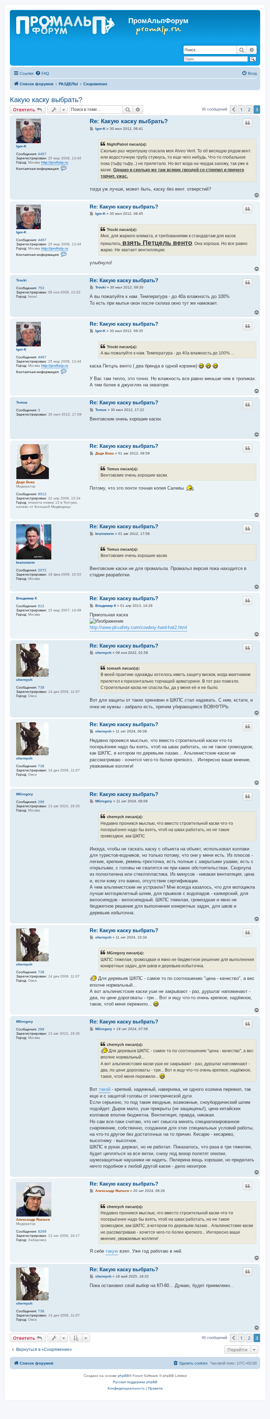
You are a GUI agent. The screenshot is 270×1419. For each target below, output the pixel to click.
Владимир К (26, 598)
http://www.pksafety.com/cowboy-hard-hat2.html (138, 627)
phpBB (123, 1376)
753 (41, 288)
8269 (42, 1231)
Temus (21, 402)
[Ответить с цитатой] (247, 123)
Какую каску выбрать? (46, 100)
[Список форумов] (66, 24)
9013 (42, 494)
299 (41, 802)
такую (111, 1251)
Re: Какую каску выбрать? (129, 121)
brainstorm (25, 562)
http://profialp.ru (54, 162)
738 (41, 687)
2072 (42, 570)
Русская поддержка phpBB (135, 1382)
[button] (233, 109)
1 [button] (241, 109)
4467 (42, 154)
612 (41, 606)
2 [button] (249, 109)
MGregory (24, 794)
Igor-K (21, 146)
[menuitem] (42, 73)
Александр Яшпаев (33, 1219)
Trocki (21, 280)
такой (104, 1089)
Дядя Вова (25, 482)
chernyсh (24, 680)
